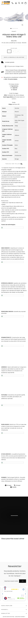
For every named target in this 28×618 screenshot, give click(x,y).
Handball (4, 609)
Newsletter (5, 613)
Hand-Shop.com (6, 605)
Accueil (13, 31)
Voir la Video (15, 518)
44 (18, 51)
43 (13, 51)
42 (9, 51)
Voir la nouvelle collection (14, 57)
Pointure (14, 48)
